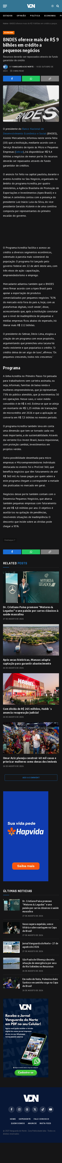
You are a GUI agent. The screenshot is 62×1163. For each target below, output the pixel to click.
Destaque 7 (10, 540)
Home (5, 24)
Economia (50, 16)
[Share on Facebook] (12, 78)
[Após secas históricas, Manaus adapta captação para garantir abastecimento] (31, 640)
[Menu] (5, 6)
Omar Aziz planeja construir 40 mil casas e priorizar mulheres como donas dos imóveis (30, 759)
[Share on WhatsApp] (31, 78)
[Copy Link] (50, 78)
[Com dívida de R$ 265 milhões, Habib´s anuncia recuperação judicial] (31, 689)
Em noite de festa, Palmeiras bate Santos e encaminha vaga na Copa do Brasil (40, 982)
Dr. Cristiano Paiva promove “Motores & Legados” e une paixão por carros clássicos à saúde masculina (31, 610)
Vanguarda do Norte (23, 67)
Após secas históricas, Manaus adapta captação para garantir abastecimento (27, 661)
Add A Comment (31, 777)
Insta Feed (45, 1123)
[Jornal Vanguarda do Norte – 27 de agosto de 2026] (11, 947)
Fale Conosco (41, 1119)
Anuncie (32, 1123)
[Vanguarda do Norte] (31, 6)
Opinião (21, 16)
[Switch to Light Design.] (52, 6)
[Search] (57, 6)
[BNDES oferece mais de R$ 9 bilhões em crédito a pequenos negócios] (31, 103)
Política (35, 16)
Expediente (25, 1119)
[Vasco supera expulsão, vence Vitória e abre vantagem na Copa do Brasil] (11, 927)
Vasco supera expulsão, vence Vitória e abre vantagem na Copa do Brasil (39, 927)
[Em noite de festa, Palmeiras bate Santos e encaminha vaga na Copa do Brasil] (11, 983)
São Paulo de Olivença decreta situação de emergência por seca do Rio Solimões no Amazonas (39, 963)
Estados (7, 16)
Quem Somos (18, 1123)
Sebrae (19, 151)
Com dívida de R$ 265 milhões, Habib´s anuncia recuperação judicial (27, 710)
